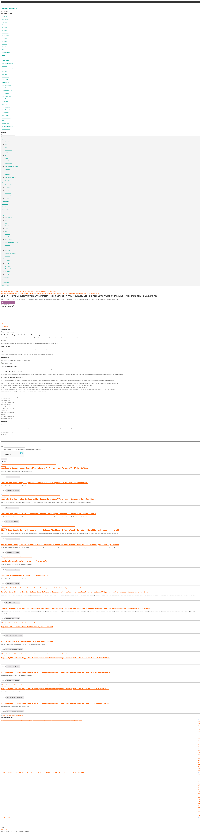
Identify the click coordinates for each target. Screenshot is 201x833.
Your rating (3, 432)
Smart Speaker (5, 88)
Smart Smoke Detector (7, 63)
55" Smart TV (5, 33)
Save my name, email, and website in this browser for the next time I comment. (21, 449)
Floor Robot (5, 79)
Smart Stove (5, 101)
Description (4, 323)
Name (2, 444)
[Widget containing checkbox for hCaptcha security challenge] (12, 454)
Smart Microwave (6, 107)
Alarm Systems (5, 77)
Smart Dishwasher (6, 109)
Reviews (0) (5, 326)
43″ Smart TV (8, 190)
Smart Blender (5, 112)
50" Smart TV (5, 30)
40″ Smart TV (8, 187)
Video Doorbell (5, 60)
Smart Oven (5, 104)
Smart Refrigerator (6, 98)
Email (2, 446)
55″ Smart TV (8, 195)
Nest (3, 49)
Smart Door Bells (6, 129)
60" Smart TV (5, 35)
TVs (3, 182)
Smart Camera (5, 46)
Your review (4, 434)
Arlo (3, 57)
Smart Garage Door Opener (9, 68)
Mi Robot (4, 120)
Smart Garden (5, 115)
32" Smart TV (5, 41)
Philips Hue (4, 22)
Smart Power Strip (6, 118)
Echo (3, 24)
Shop (3, 139)
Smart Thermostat (6, 85)
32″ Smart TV (8, 184)
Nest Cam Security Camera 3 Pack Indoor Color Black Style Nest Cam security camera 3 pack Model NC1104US (28, 291)
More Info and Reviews (8, 302)
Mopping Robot (5, 82)
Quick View (3, 466)
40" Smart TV (5, 27)
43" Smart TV (5, 38)
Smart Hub (4, 66)
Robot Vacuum (5, 74)
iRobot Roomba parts (7, 90)
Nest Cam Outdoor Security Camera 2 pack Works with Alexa (25, 561)
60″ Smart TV (8, 198)
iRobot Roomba (6, 52)
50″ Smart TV (8, 193)
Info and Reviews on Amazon (14, 635)
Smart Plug (4, 16)
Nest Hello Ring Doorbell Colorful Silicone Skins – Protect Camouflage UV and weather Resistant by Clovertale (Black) (48, 499)
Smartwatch (5, 19)
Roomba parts (5, 93)
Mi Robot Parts (5, 123)
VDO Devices (24, 305)
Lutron (3, 55)
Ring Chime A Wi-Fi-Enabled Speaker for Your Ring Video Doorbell (27, 627)
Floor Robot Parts (6, 96)
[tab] (101, 324)
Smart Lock (4, 44)
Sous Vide (4, 71)
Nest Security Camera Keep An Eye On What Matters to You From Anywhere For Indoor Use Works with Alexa (44, 468)
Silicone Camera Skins (7, 126)
